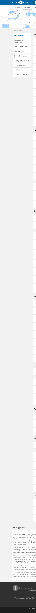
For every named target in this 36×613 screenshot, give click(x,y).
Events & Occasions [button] (21, 56)
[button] (26, 2)
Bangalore (26, 2)
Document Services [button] (20, 74)
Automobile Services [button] (21, 65)
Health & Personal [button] (20, 70)
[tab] (17, 7)
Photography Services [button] (21, 61)
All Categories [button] (19, 35)
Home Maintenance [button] (21, 47)
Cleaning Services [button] (20, 51)
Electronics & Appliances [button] (18, 41)
